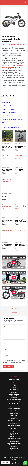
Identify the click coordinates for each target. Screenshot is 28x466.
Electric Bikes (14, 410)
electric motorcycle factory (14, 443)
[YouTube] (18, 463)
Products (13, 44)
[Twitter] (12, 463)
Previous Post (14, 308)
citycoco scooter (14, 446)
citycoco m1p (14, 396)
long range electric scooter (14, 399)
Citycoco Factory (6, 102)
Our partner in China (14, 436)
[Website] (13, 355)
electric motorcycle (14, 394)
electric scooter (14, 389)
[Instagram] (15, 463)
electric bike (14, 392)
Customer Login (14, 433)
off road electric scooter (14, 423)
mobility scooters (14, 450)
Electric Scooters (14, 407)
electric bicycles (14, 417)
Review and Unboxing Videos (9, 116)
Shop (14, 384)
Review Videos (14, 412)
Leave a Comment (6, 44)
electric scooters (14, 413)
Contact (14, 387)
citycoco (14, 390)
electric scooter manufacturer (14, 438)
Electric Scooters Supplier (8, 106)
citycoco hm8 (14, 397)
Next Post (14, 312)
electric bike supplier (14, 441)
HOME (14, 302)
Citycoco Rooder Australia (14, 408)
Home (14, 382)
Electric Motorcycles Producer (9, 112)
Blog (14, 431)
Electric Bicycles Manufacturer (9, 109)
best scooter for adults (14, 420)
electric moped (14, 448)
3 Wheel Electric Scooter (14, 425)
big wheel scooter (14, 422)
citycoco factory (14, 415)
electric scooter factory (14, 401)
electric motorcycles (14, 418)
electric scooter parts (14, 445)
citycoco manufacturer (14, 440)
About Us (14, 385)
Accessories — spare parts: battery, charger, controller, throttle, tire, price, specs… (13, 121)
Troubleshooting (6, 119)
